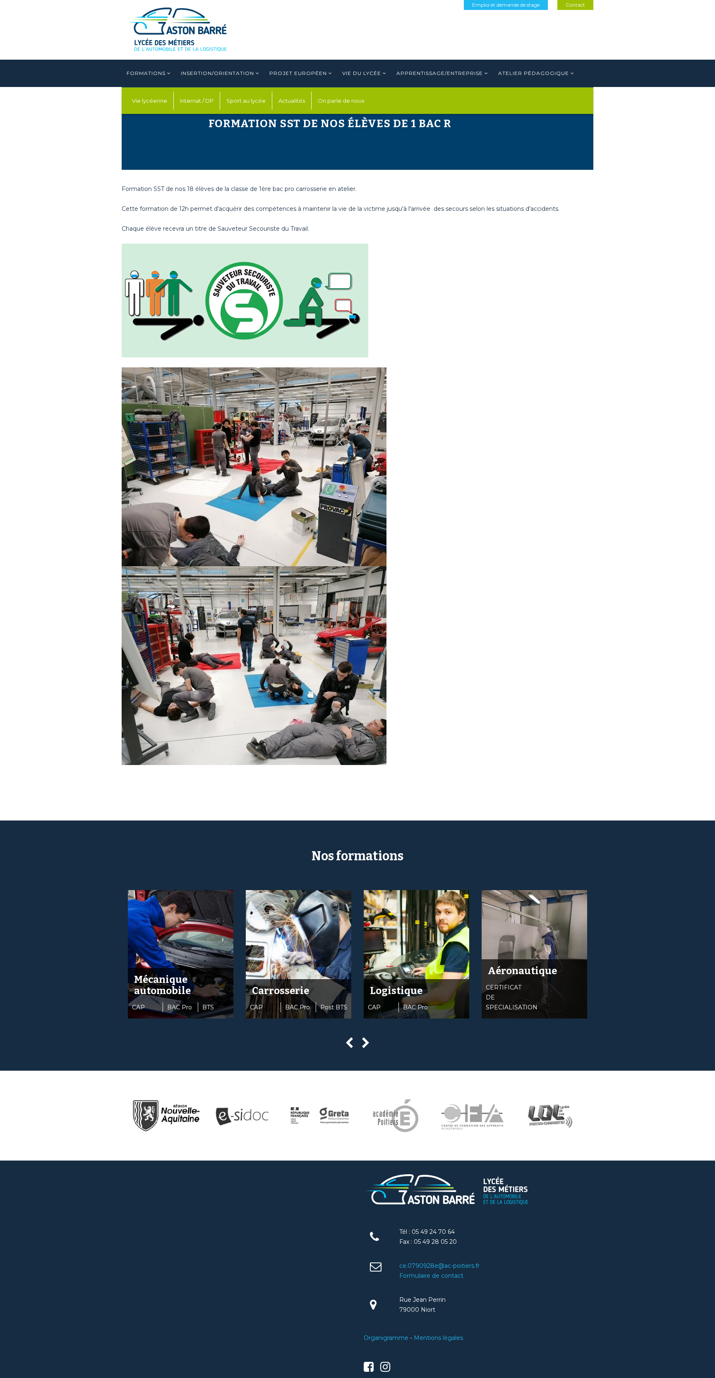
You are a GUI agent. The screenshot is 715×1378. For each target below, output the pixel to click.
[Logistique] (416, 954)
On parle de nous (341, 100)
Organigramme (386, 1338)
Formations (146, 73)
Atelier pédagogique (533, 73)
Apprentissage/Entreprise (439, 73)
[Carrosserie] (298, 954)
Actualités (291, 100)
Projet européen (298, 73)
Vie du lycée (361, 73)
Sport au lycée (246, 100)
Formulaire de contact (431, 1275)
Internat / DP (197, 100)
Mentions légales (438, 1338)
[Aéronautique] (534, 954)
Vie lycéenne (149, 100)
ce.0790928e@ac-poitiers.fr (439, 1265)
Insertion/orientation (217, 73)
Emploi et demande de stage (506, 5)
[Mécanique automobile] (180, 954)
